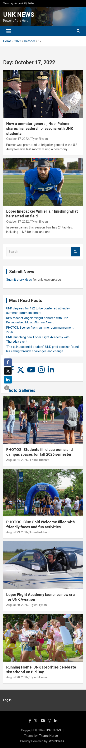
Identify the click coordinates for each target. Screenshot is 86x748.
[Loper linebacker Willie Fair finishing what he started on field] (43, 182)
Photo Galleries (20, 390)
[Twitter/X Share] (8, 371)
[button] (6, 387)
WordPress (56, 741)
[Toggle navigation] (8, 31)
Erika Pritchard (39, 460)
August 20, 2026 (17, 605)
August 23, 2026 (17, 532)
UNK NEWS (18, 14)
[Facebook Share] (8, 362)
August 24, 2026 (17, 460)
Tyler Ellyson (39, 138)
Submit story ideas (19, 279)
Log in (7, 700)
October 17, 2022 (17, 138)
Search (75, 251)
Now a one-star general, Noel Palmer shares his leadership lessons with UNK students (39, 128)
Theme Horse (48, 736)
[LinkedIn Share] (8, 379)
